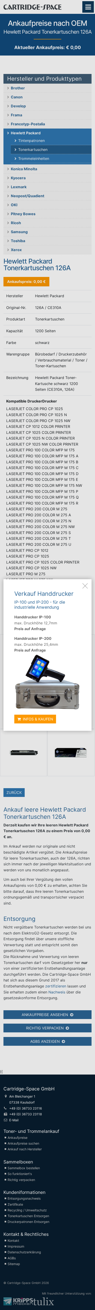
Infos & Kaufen (37, 719)
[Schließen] (85, 585)
